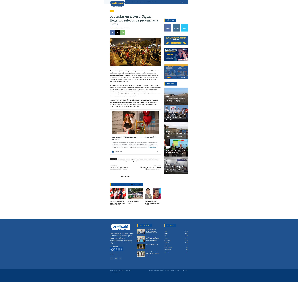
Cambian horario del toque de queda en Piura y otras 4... (153, 253)
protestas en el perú (130, 161)
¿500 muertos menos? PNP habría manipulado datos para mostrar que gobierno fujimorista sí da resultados (176, 151)
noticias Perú (122, 161)
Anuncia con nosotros (151, 2)
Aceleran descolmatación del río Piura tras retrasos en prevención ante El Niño (175, 100)
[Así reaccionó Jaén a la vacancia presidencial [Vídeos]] (135, 193)
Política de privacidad (159, 270)
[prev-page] (111, 208)
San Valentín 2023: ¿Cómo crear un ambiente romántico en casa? (120, 168)
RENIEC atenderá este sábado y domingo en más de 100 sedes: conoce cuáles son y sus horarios (176, 168)
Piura (167, 96)
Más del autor (136, 184)
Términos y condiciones (170, 270)
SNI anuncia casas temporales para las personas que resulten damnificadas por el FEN (176, 134)
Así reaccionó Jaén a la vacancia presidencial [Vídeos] (133, 201)
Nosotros (128, 2)
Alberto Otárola (121, 159)
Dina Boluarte (140, 159)
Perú (112, 11)
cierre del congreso (130, 159)
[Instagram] (183, 2)
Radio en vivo (185, 270)
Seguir (176, 24)
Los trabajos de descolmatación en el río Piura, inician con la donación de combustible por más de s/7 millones (176, 116)
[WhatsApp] (122, 32)
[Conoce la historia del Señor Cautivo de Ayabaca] (141, 246)
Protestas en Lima (141, 161)
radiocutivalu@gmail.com (123, 254)
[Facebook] (180, 2)
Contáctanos (142, 2)
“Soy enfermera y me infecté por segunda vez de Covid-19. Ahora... (152, 238)
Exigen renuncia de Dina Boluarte (151, 159)
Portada (151, 270)
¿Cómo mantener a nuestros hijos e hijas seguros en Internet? (150, 168)
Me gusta (168, 24)
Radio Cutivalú (115, 28)
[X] (185, 2)
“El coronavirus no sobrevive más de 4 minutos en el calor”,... (152, 231)
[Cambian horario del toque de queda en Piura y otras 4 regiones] (141, 254)
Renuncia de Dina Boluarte (152, 161)
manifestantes (114, 161)
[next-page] (114, 208)
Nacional (168, 131)
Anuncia (178, 270)
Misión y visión (135, 2)
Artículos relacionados (121, 184)
